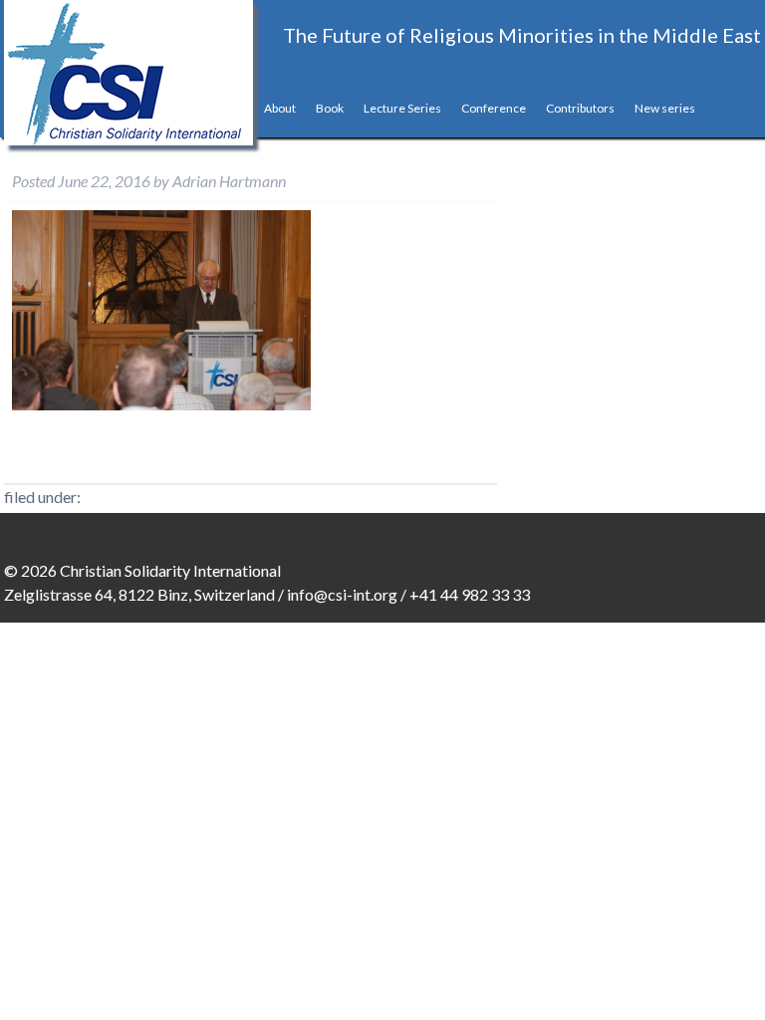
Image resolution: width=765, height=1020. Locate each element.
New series (665, 108)
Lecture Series (402, 108)
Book (330, 108)
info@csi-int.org (342, 594)
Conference (493, 108)
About (280, 108)
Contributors (580, 108)
